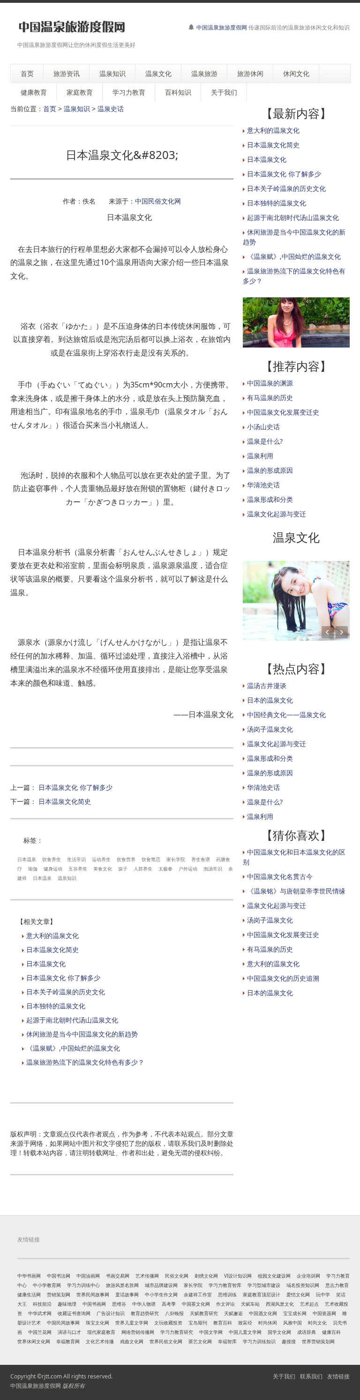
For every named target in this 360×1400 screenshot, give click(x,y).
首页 (49, 108)
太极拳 (165, 868)
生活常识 (76, 859)
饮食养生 (51, 859)
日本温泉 (26, 859)
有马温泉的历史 (270, 397)
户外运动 (188, 868)
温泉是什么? (265, 441)
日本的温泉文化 (270, 700)
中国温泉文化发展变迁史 (283, 412)
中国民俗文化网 (158, 201)
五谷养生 (77, 868)
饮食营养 (126, 859)
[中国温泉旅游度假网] (71, 27)
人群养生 (143, 868)
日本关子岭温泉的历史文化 (65, 991)
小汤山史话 (263, 426)
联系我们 (311, 1376)
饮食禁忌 (151, 859)
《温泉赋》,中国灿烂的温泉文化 (73, 1048)
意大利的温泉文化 (52, 935)
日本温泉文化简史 (64, 801)
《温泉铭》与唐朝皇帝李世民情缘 (296, 890)
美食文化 (102, 868)
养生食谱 (200, 859)
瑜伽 (33, 868)
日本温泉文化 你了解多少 (75, 787)
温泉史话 (111, 108)
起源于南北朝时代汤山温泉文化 (72, 1019)
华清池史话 (263, 484)
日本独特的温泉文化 (55, 1005)
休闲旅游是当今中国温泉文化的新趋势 (82, 1033)
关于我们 (284, 1376)
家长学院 (175, 859)
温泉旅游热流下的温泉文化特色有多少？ (85, 1062)
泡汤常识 (212, 868)
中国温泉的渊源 (270, 382)
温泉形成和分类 (270, 499)
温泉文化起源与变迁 (276, 513)
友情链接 (338, 1376)
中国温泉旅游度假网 (221, 27)
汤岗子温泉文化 (270, 729)
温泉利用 (260, 455)
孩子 (123, 868)
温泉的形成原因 (270, 470)
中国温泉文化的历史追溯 (283, 978)
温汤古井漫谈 (266, 685)
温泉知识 (77, 108)
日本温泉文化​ (46, 963)
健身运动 (53, 868)
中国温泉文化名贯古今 (280, 876)
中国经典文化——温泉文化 (286, 714)
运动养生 (101, 859)
